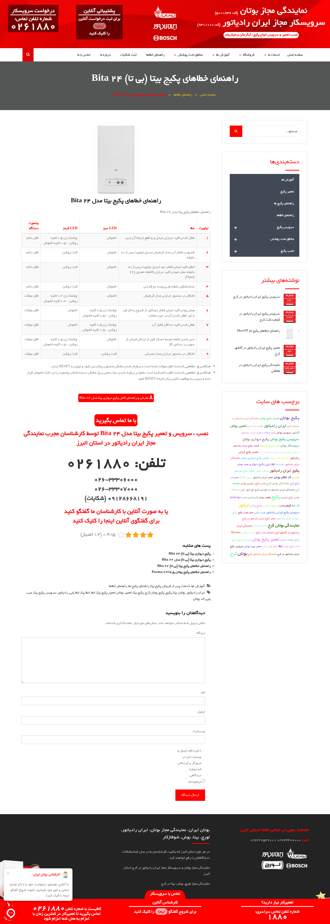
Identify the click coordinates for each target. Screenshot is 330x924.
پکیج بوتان (289, 417)
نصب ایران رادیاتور (270, 446)
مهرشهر (250, 490)
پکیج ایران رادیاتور (284, 470)
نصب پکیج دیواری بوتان (253, 483)
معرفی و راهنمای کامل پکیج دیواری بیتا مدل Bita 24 (114, 398)
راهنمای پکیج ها (138, 586)
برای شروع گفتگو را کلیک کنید (165, 911)
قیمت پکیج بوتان (269, 418)
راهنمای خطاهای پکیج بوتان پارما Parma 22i (181, 572)
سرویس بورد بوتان (289, 452)
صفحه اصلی (295, 55)
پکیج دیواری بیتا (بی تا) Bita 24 (190, 553)
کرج (233, 553)
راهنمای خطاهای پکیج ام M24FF (258, 331)
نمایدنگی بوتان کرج (278, 483)
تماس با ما (83, 55)
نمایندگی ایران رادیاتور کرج (262, 554)
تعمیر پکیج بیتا (106, 592)
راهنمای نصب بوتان (279, 458)
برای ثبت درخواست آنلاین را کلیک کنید (99, 26)
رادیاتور (63, 592)
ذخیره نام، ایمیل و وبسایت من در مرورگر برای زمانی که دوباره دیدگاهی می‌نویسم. (189, 766)
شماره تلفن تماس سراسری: (277, 914)
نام (202, 692)
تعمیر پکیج (287, 191)
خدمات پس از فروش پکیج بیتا (170, 586)
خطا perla (235, 497)
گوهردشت (285, 505)
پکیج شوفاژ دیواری (289, 540)
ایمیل (200, 711)
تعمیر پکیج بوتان (265, 539)
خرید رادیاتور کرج (241, 540)
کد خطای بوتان (282, 477)
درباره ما (105, 55)
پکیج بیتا (138, 592)
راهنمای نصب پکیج (265, 532)
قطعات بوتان (264, 497)
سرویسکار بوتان (289, 445)
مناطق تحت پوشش (190, 55)
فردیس (295, 477)
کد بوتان (198, 599)
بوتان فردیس (260, 525)
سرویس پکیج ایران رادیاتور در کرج (256, 297)
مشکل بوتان (262, 470)
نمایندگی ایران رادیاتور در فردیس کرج (275, 490)
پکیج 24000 (238, 490)
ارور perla (245, 477)
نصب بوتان (242, 464)
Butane (236, 532)
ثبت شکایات (128, 55)
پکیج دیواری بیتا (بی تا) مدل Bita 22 (186, 560)
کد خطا (295, 505)
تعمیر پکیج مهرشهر (244, 470)
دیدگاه (199, 633)
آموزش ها (223, 55)
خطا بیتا (85, 592)
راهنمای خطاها (155, 55)
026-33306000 (116, 479)
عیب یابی (259, 512)
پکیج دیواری (257, 464)
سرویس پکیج (264, 227)
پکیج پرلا (257, 505)
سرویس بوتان (283, 432)
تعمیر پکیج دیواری (290, 497)
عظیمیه (280, 464)
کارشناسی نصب (250, 497)
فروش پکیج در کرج (269, 452)
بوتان (181, 592)
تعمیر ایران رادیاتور (263, 477)
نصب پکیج (264, 251)
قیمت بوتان (248, 532)
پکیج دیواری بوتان (256, 439)
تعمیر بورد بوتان (252, 546)
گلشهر (295, 432)
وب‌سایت (199, 731)
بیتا (175, 592)
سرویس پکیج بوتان (284, 439)
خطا (93, 592)
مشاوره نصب (270, 505)
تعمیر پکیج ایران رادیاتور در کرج (259, 518)
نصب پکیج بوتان (291, 546)
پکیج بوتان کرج (155, 592)
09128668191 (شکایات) (116, 498)
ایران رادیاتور (196, 592)
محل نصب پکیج (245, 512)
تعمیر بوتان (124, 592)
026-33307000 (116, 489)
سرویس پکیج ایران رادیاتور (282, 512)
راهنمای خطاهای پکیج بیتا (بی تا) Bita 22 (184, 566)
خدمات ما (274, 55)
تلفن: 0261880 (115, 463)
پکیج (169, 592)
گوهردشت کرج (255, 426)
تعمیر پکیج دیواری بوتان (255, 458)
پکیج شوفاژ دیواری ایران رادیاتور (258, 432)
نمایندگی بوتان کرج (283, 525)
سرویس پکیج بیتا (45, 592)
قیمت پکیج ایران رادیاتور (246, 445)
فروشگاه (249, 55)
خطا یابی (74, 592)
